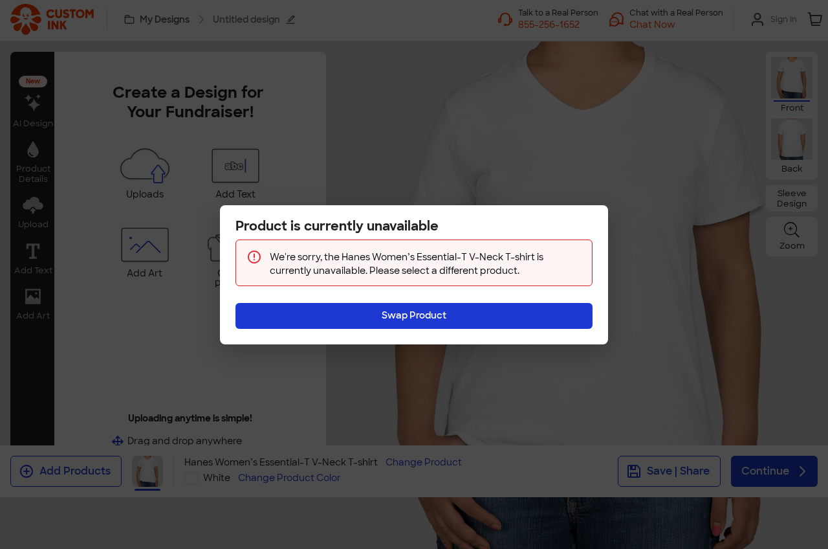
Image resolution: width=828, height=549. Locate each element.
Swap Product (414, 315)
